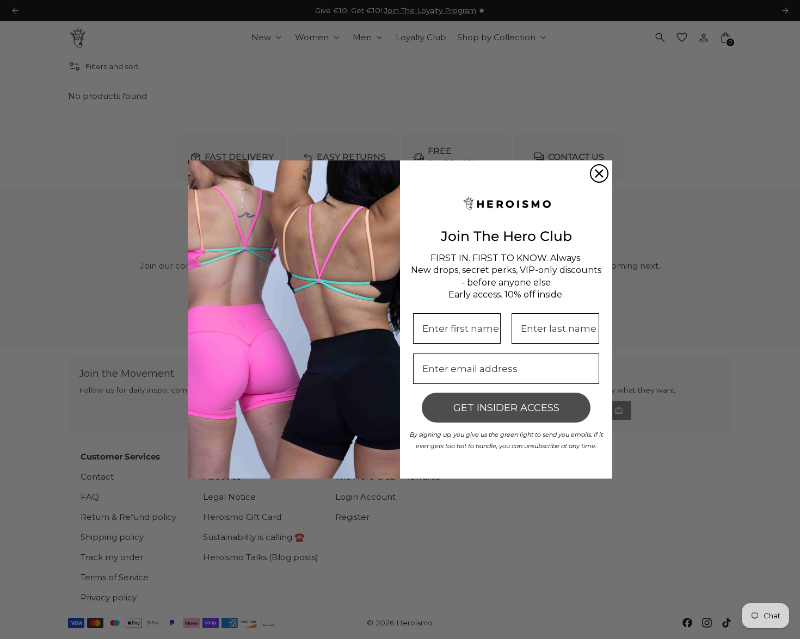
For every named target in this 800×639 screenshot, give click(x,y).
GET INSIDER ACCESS (506, 408)
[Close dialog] (599, 173)
